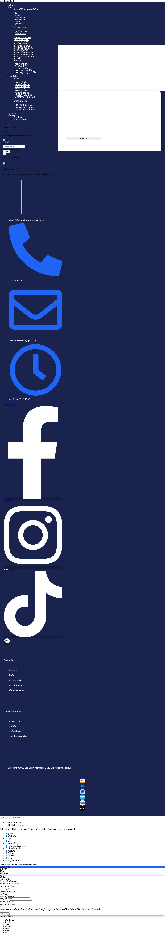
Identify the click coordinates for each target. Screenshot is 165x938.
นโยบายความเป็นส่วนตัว (91, 909)
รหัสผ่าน (4, 886)
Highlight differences (17, 825)
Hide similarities (15, 822)
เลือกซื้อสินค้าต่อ (8, 179)
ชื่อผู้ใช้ (3, 899)
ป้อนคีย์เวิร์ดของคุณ (11, 149)
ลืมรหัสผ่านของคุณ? (8, 891)
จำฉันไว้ (6, 889)
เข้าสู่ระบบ (4, 894)
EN (7, 142)
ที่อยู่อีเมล (5, 883)
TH (4, 142)
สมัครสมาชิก (5, 914)
